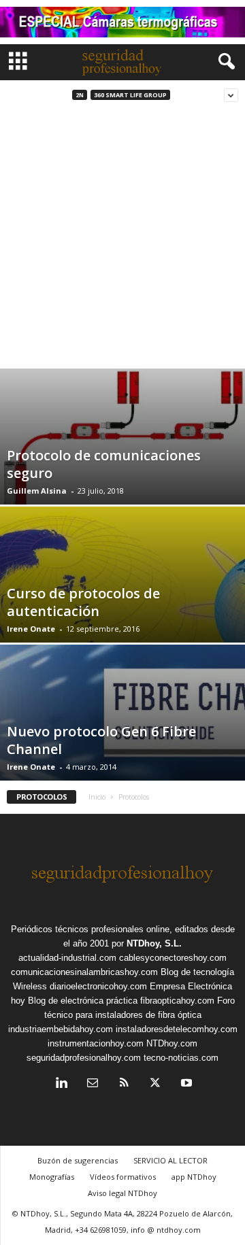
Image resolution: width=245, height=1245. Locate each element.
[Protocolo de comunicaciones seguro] (122, 444)
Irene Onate (31, 629)
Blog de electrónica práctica (82, 1000)
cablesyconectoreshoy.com (173, 958)
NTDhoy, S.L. (154, 943)
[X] (155, 1084)
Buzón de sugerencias (77, 1160)
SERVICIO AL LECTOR (170, 1160)
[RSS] (124, 1084)
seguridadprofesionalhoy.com (84, 1058)
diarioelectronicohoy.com (98, 986)
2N (80, 94)
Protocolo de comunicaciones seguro (104, 464)
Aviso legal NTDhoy (122, 1193)
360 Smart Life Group (130, 94)
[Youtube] (185, 1084)
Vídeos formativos (123, 1177)
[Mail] (92, 1084)
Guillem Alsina (37, 490)
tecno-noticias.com (181, 1058)
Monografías (51, 1177)
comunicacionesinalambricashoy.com (84, 972)
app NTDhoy (194, 1177)
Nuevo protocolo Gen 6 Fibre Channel (101, 740)
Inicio (96, 797)
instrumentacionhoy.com (96, 1043)
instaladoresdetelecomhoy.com (177, 1029)
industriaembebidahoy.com (60, 1029)
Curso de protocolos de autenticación (83, 602)
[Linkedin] (61, 1084)
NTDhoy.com (171, 1043)
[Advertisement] (122, 239)
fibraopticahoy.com (177, 1000)
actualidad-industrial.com (67, 958)
